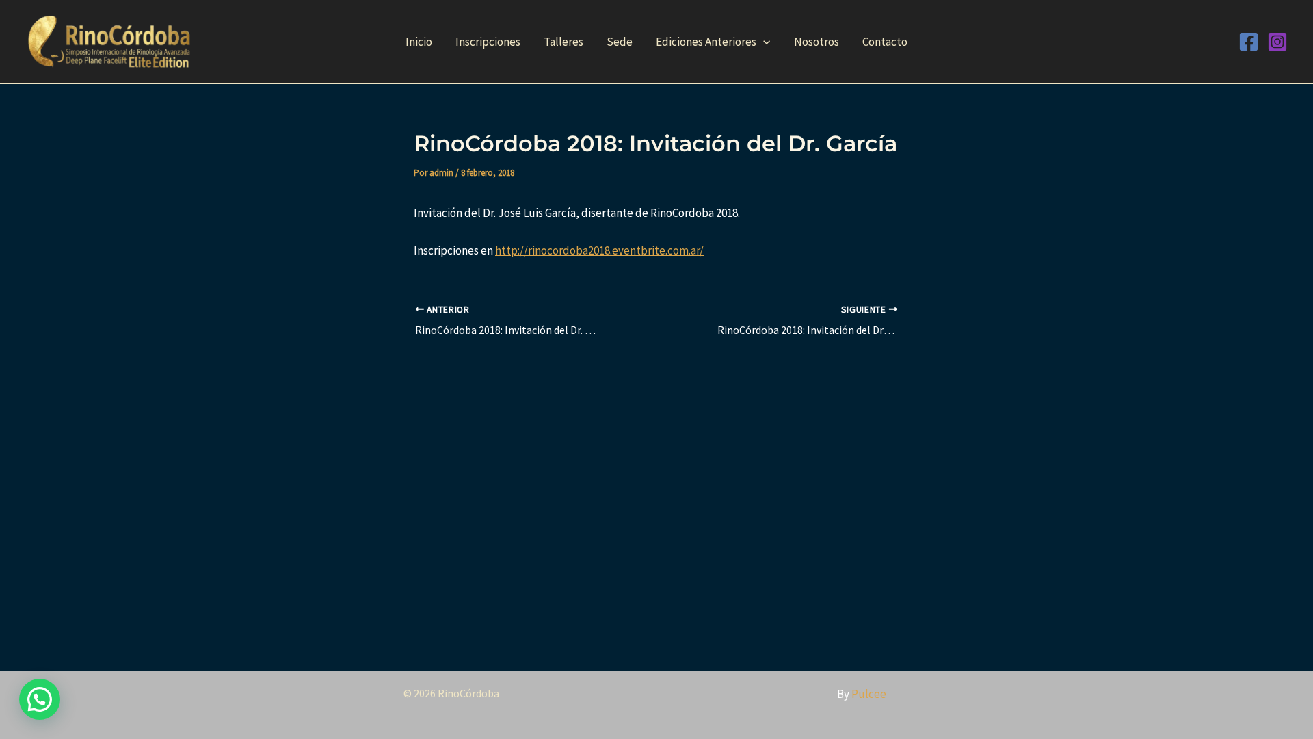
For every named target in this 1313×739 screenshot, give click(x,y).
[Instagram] (1277, 41)
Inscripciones (487, 41)
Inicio (419, 41)
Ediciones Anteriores (706, 41)
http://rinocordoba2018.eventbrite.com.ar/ (599, 250)
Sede (620, 41)
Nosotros (816, 41)
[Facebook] (1248, 41)
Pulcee (868, 693)
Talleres (563, 41)
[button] (763, 41)
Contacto (884, 41)
